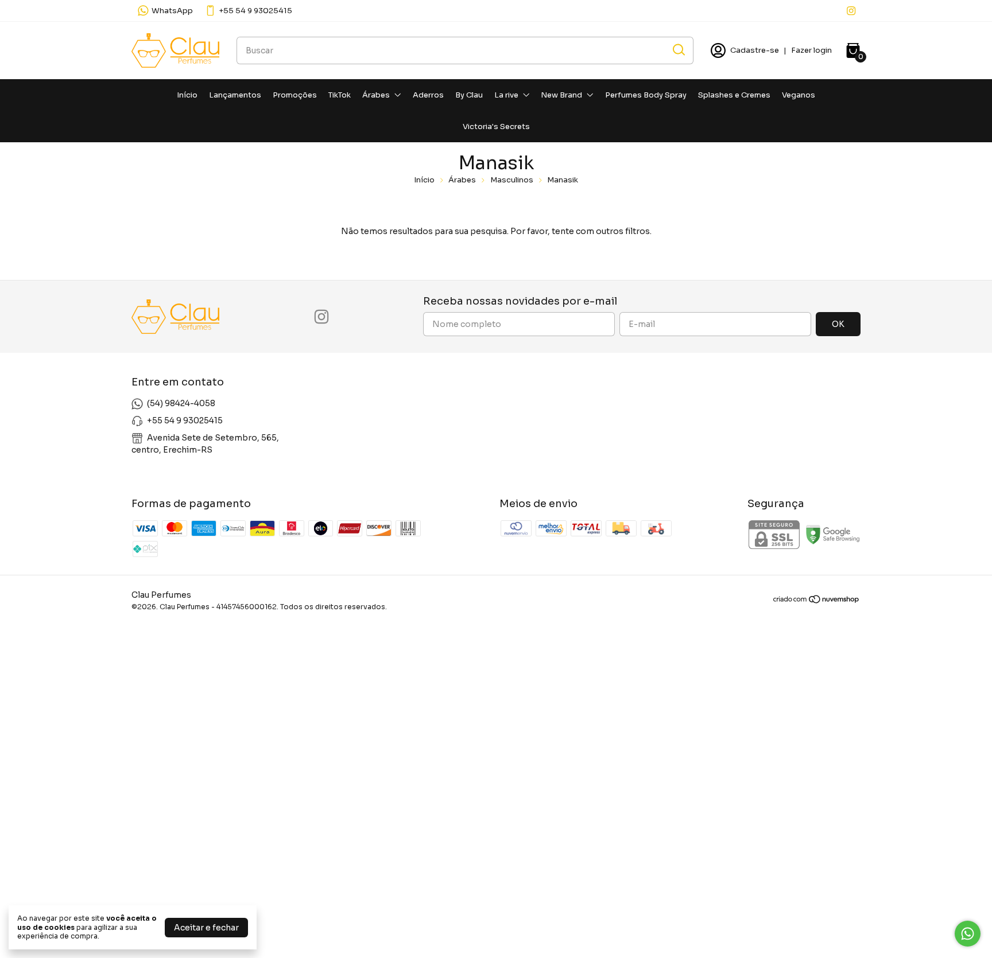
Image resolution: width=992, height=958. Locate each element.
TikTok (339, 95)
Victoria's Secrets (496, 126)
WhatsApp (172, 10)
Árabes (376, 95)
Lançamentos (235, 95)
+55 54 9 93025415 (255, 10)
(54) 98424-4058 (181, 403)
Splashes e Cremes (734, 95)
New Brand (561, 95)
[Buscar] (678, 50)
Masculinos (511, 180)
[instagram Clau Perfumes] (851, 10)
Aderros (428, 95)
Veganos (798, 95)
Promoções (295, 95)
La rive (506, 95)
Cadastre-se (754, 50)
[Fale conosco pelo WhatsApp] (968, 934)
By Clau (469, 95)
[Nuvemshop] (817, 601)
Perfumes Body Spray (646, 95)
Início (187, 95)
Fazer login (811, 50)
